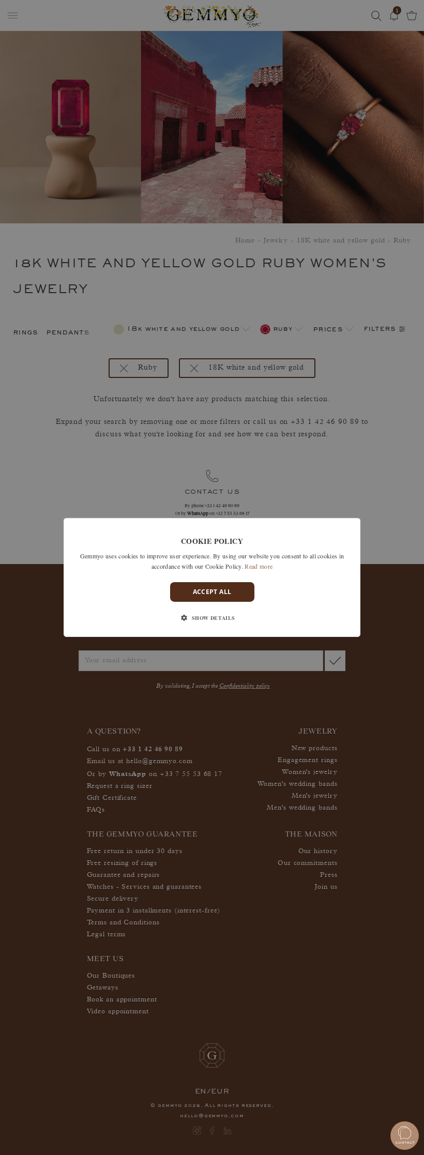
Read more (258, 566)
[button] (212, 618)
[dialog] (212, 577)
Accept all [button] (212, 591)
